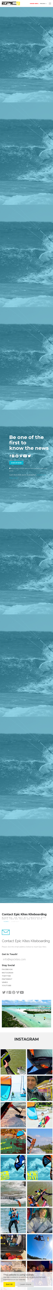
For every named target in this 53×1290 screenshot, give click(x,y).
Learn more (25, 1284)
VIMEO (5, 982)
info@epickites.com (14, 959)
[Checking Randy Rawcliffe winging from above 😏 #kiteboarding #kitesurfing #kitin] (39, 1194)
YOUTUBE (6, 985)
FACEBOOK (7, 969)
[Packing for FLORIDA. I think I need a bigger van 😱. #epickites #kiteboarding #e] (13, 1247)
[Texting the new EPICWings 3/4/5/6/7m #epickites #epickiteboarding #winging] (39, 1062)
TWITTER (6, 976)
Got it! (9, 1284)
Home (6, 921)
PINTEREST (7, 979)
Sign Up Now (16, 463)
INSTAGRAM (7, 973)
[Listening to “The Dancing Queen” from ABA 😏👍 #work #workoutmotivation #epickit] (39, 1088)
